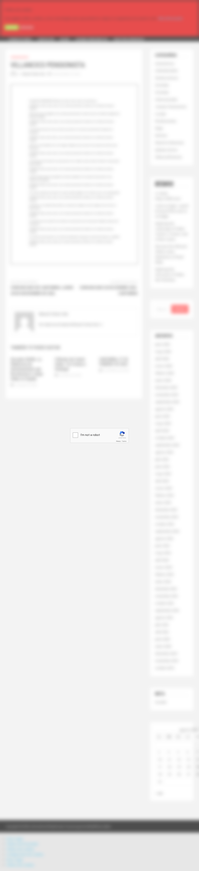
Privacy (118, 441)
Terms (124, 441)
